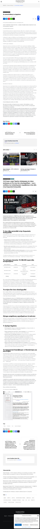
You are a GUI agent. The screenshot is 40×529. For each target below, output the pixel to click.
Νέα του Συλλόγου (6, 167)
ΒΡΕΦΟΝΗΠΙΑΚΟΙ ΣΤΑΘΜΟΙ (20, 497)
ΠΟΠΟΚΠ (5, 502)
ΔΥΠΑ (33, 497)
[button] (38, 515)
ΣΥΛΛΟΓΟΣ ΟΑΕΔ (11, 502)
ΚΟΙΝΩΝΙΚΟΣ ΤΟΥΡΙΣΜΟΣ (16, 500)
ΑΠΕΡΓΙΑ (13, 497)
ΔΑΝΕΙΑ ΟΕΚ (29, 497)
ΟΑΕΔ (23, 500)
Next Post (32, 131)
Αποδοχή (18, 524)
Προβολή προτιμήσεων (34, 524)
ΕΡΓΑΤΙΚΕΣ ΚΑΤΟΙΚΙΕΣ (7, 500)
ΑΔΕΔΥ (5, 497)
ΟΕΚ (29, 500)
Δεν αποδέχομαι (25, 524)
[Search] (38, 1)
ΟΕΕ (26, 500)
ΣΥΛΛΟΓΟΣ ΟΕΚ (18, 502)
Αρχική (5, 515)
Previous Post (8, 131)
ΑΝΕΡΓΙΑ (8, 497)
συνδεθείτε (17, 143)
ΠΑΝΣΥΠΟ (11, 167)
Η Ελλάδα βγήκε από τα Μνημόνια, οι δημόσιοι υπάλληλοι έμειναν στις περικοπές (17, 491)
